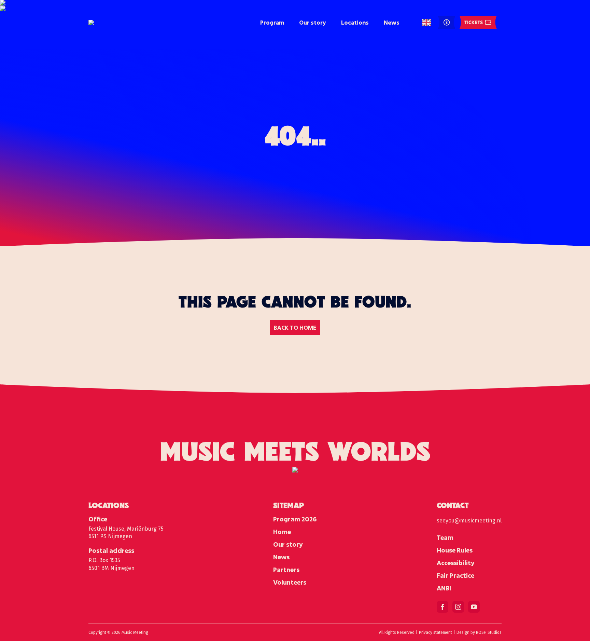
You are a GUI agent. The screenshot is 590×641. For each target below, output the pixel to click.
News (391, 22)
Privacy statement (435, 632)
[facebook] (442, 607)
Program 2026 (295, 519)
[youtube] (474, 607)
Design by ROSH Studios (479, 632)
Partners (286, 569)
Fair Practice (455, 575)
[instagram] (458, 607)
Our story (312, 22)
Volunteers (289, 582)
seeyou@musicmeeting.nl (469, 520)
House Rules (455, 550)
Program (272, 22)
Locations (355, 22)
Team (445, 537)
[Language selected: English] (426, 22)
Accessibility (456, 563)
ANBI (444, 588)
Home (282, 532)
